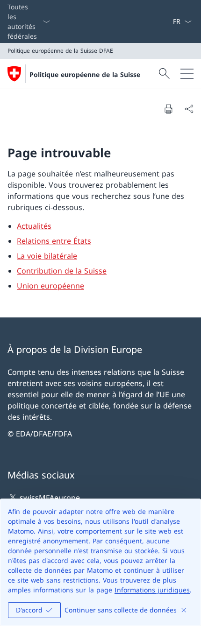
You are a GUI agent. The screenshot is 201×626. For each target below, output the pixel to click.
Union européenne (50, 286)
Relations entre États (54, 241)
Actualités (34, 226)
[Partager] (189, 108)
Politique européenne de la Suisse (84, 74)
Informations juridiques (152, 589)
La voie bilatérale (47, 256)
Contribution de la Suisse (62, 271)
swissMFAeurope (50, 497)
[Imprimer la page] (168, 108)
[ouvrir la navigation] (187, 73)
